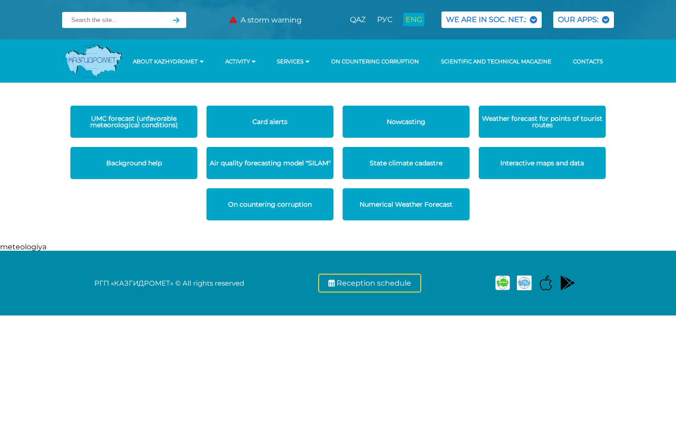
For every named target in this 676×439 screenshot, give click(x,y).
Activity (237, 61)
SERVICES (290, 61)
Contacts (588, 61)
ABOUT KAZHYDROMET (165, 61)
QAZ (358, 19)
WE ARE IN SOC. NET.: (488, 19)
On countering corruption (375, 61)
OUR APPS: (580, 19)
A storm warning (269, 20)
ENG (414, 19)
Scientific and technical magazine (496, 61)
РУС (384, 19)
